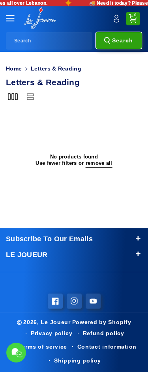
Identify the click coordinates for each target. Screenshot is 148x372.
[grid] (13, 97)
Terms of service (43, 346)
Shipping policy (77, 360)
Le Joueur (55, 322)
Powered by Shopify (101, 322)
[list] (30, 97)
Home (14, 68)
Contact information (107, 346)
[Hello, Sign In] (116, 18)
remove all (99, 163)
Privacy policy (52, 333)
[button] (12, 18)
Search (122, 40)
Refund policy (103, 333)
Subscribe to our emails (49, 239)
